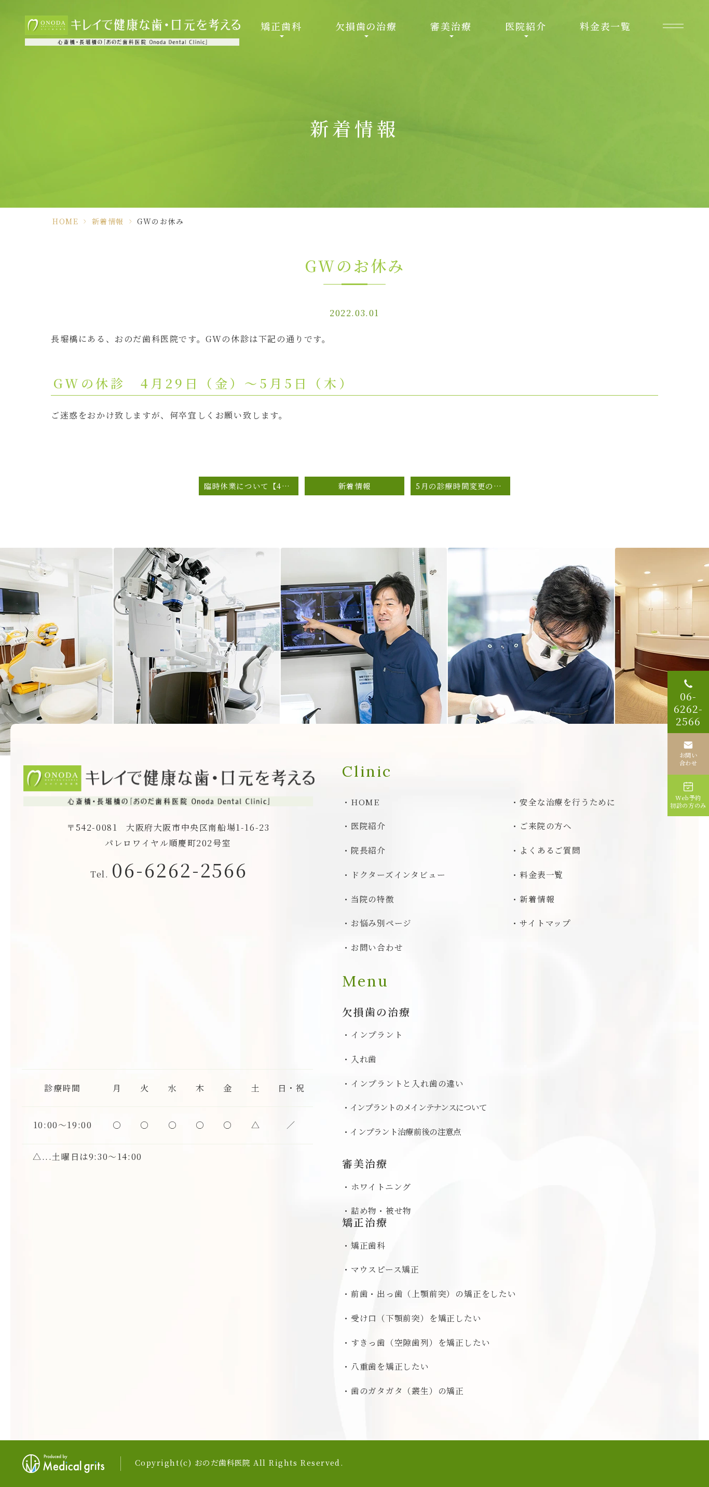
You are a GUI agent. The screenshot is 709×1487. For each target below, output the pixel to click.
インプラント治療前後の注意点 (405, 1131)
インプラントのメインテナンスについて (418, 1107)
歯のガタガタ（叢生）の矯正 (407, 1390)
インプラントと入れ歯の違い (407, 1083)
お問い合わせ (377, 947)
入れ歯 (364, 1058)
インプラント (377, 1034)
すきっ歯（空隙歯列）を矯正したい (420, 1342)
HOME (65, 221)
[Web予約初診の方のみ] (688, 795)
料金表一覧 (605, 26)
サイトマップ (545, 922)
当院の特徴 (372, 898)
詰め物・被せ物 (381, 1210)
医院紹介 (525, 26)
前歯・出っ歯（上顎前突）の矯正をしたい (433, 1293)
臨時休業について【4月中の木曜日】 (251, 485)
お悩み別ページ (381, 922)
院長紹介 (368, 850)
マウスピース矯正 (385, 1269)
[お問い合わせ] (688, 754)
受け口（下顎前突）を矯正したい (416, 1317)
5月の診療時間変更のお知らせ (463, 485)
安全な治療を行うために (568, 801)
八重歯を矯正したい (390, 1366)
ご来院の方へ (546, 825)
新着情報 (108, 221)
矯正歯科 (281, 26)
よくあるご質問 (550, 850)
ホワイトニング (381, 1186)
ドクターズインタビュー (398, 874)
